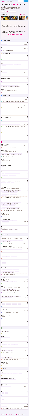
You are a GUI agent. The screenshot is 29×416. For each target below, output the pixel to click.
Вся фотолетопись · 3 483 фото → (24, 14)
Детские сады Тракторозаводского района (6, 190)
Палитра (3, 342)
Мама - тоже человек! (5, 295)
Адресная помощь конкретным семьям (8, 104)
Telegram (24, 414)
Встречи (2, 337)
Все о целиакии (8, 182)
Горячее (7, 373)
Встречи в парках (11, 64)
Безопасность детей (10, 220)
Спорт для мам (9, 296)
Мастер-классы (6, 337)
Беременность (4, 150)
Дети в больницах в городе (6, 117)
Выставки (12, 350)
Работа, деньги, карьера (5, 302)
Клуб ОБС (3, 286)
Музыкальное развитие (4, 240)
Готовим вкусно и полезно (6, 370)
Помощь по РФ (13, 124)
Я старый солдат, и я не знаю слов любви (8, 309)
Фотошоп (6, 296)
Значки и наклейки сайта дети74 (5, 64)
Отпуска (2, 322)
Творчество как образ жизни (6, 246)
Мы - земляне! (3, 89)
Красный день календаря (4, 86)
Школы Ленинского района (8, 203)
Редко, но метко (15, 64)
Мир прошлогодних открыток (11, 86)
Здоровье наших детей (5, 219)
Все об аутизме (12, 182)
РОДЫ (2, 159)
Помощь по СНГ (17, 124)
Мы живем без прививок (4, 220)
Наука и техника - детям (20, 240)
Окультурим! (3, 236)
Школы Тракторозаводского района (12, 204)
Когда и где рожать (4, 154)
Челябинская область (5, 70)
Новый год (19, 64)
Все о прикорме (16, 229)
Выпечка (10, 373)
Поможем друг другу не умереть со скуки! (6, 289)
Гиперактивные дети (4, 182)
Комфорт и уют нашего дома (4, 386)
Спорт (2, 213)
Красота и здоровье (5, 279)
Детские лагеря (3, 208)
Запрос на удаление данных (14, 414)
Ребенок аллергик (14, 220)
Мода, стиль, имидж (9, 281)
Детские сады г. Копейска (4, 195)
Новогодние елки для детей (11, 272)
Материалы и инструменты (4, 357)
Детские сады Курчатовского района (5, 191)
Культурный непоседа (5, 267)
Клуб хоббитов (4, 362)
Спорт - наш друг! (3, 241)
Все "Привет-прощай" (13, 289)
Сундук (2, 355)
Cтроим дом (9, 386)
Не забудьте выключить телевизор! (5, 290)
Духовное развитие (9, 240)
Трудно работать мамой (17, 296)
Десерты (12, 373)
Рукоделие (3, 330)
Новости (3, 47)
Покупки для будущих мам (13, 154)
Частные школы (3, 203)
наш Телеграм (22, 36)
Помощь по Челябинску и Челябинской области (6, 124)
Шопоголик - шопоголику (5, 404)
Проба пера (13, 296)
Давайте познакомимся (5, 78)
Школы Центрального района (5, 204)
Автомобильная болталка (6, 315)
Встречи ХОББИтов (4, 350)
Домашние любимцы (5, 397)
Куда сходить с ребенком (4, 272)
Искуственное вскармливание (5, 229)
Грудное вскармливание (11, 229)
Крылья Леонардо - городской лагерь (15, 208)
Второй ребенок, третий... (6, 165)
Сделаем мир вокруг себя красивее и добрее (14, 290)
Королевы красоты (14, 281)
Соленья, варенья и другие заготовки (18, 373)
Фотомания (3, 296)
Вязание (5, 331)
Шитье (2, 331)
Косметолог (5, 281)
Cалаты (4, 373)
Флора (2, 391)
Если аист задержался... (5, 144)
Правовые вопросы (19, 154)
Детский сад (3, 187)
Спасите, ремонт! (4, 384)
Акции (9, 337)
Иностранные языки (15, 240)
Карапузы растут (4, 171)
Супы (2, 373)
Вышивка (8, 331)
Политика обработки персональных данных (5, 414)
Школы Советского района (15, 203)
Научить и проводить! (8, 208)
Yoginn (2, 281)
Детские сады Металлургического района (16, 190)
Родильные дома (8, 154)
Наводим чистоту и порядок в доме (7, 378)
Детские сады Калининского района (14, 191)
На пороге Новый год (17, 86)
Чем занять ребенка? (8, 241)
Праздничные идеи (10, 357)
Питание (3, 226)
